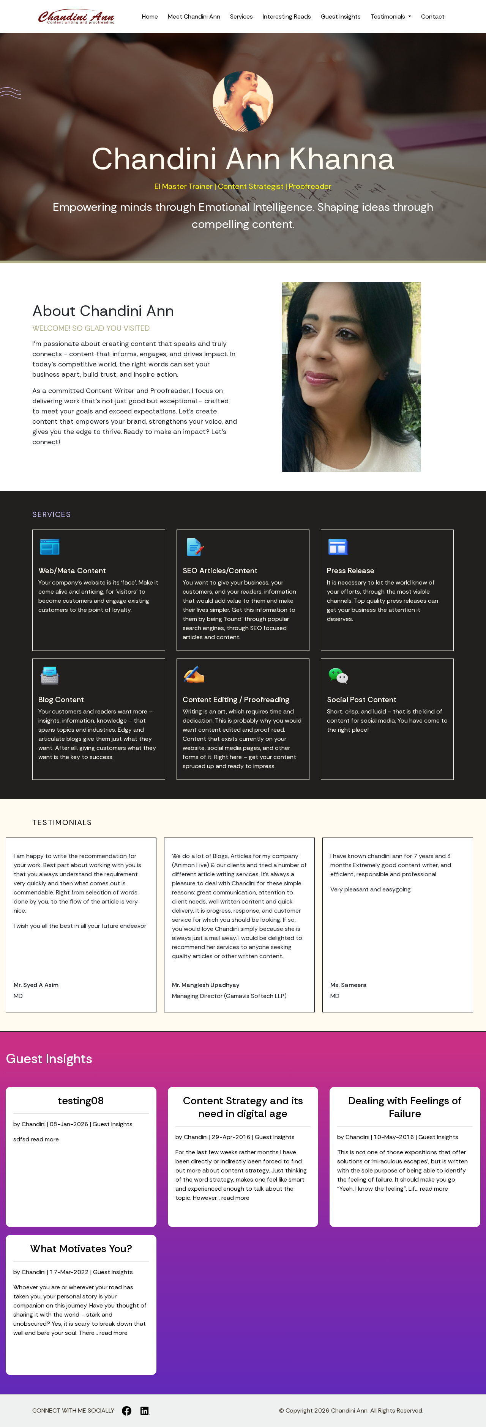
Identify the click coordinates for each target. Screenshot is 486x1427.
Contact (433, 16)
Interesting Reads (287, 16)
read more (45, 1139)
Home (150, 16)
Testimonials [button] (389, 16)
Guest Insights (341, 16)
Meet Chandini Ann (194, 16)
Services (241, 16)
